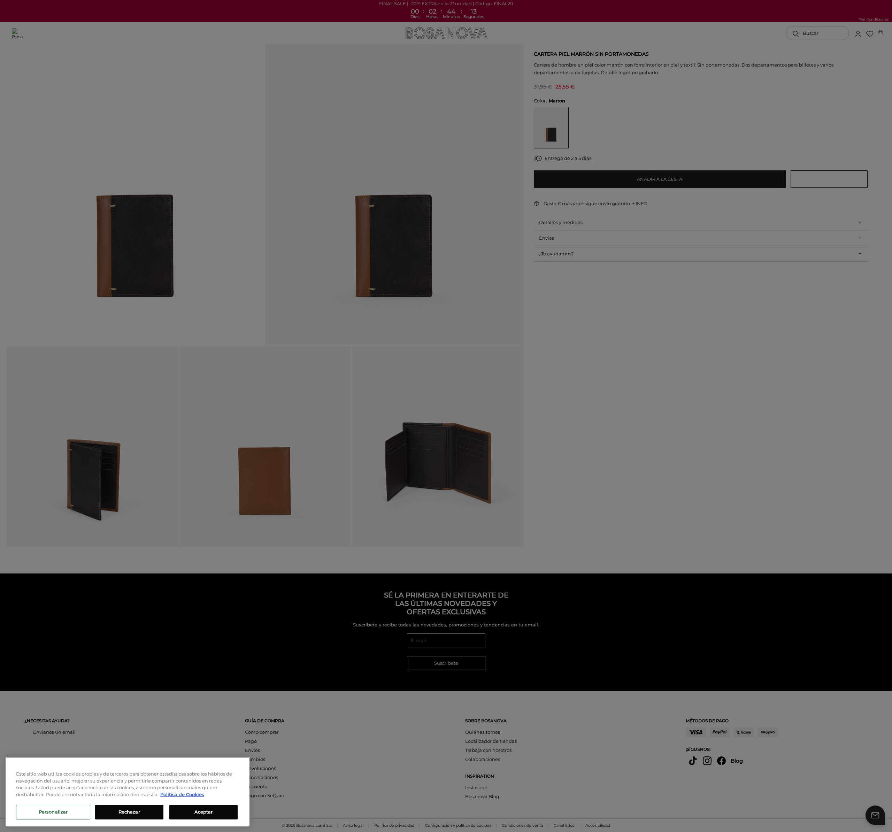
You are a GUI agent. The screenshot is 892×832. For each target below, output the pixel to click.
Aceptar (203, 812)
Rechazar (129, 812)
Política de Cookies (182, 794)
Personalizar (53, 812)
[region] (127, 791)
